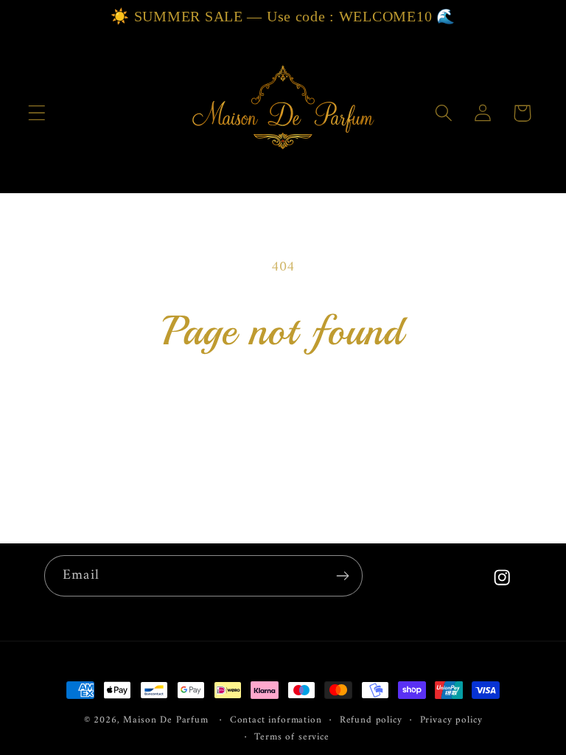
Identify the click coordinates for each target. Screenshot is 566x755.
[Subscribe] (342, 575)
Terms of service (291, 737)
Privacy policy (451, 720)
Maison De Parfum (165, 719)
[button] (37, 113)
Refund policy (371, 720)
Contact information (276, 720)
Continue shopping (283, 413)
